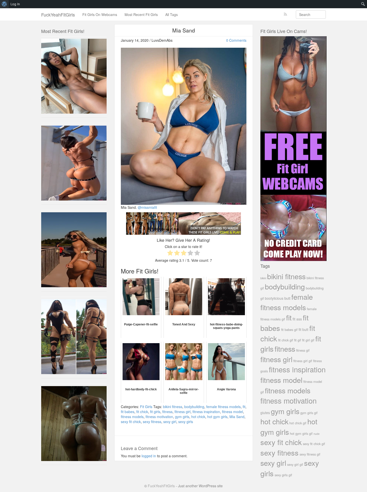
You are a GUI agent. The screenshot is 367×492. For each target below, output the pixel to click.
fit (244, 406)
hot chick (198, 416)
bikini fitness (172, 406)
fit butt (303, 329)
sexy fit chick (131, 421)
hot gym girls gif (301, 433)
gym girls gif (309, 412)
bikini (263, 278)
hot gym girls (217, 416)
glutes (265, 412)
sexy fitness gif (310, 454)
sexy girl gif (295, 464)
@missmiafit (147, 207)
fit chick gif (285, 340)
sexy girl (169, 421)
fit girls (155, 411)
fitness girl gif (302, 360)
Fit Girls (146, 406)
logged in (149, 455)
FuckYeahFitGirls (58, 14)
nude (317, 434)
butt (287, 298)
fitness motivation (159, 416)
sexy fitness (152, 421)
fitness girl (182, 411)
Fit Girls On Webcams (99, 14)
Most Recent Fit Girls (141, 14)
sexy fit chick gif (314, 443)
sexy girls (185, 421)
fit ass (297, 318)
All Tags (171, 14)
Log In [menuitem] (15, 4)
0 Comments (236, 40)
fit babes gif (289, 329)
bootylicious (274, 298)
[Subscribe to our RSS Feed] (285, 14)
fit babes (127, 411)
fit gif (297, 340)
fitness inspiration (206, 411)
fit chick (142, 411)
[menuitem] (4, 4)
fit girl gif (308, 340)
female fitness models (223, 406)
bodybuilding (194, 406)
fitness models (132, 416)
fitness (167, 411)
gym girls (182, 416)
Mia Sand (236, 416)
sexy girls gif (283, 475)
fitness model (232, 411)
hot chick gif (297, 423)
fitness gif (303, 350)
